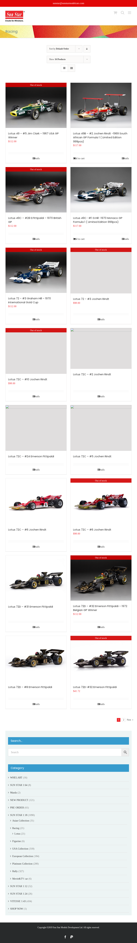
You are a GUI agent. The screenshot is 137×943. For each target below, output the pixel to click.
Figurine (16, 841)
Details (36, 158)
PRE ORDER (17, 807)
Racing (15, 828)
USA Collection (20, 848)
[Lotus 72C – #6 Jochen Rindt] (36, 501)
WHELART (16, 777)
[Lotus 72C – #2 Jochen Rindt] (100, 348)
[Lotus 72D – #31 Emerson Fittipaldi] (36, 578)
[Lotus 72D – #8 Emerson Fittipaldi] (36, 659)
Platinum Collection (22, 863)
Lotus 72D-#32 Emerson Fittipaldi (95, 687)
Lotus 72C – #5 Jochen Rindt (92, 456)
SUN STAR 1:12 (18, 886)
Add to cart (79, 158)
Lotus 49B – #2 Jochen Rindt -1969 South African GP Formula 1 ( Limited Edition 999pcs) (100, 137)
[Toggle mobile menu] (130, 12)
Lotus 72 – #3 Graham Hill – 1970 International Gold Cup (29, 300)
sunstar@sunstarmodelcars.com (68, 3)
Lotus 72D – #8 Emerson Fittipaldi (30, 687)
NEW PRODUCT (19, 800)
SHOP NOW (16, 908)
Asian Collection (20, 820)
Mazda (13, 792)
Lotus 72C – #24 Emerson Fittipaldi (31, 456)
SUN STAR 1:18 (18, 815)
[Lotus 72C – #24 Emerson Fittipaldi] (36, 428)
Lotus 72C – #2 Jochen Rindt (92, 374)
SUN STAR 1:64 (18, 785)
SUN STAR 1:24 (18, 893)
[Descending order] (86, 49)
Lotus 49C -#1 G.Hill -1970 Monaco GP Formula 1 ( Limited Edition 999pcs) (97, 220)
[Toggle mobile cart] (115, 12)
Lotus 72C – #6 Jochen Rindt (27, 529)
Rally (15, 871)
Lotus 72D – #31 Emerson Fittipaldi (30, 606)
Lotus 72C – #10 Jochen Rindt (27, 379)
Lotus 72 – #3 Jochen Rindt (91, 299)
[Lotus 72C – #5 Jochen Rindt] (100, 428)
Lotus (17, 833)
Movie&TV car (20, 878)
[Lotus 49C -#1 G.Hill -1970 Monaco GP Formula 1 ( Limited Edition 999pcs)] (100, 189)
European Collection (22, 856)
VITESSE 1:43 (18, 901)
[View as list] (71, 68)
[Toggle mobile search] (122, 12)
